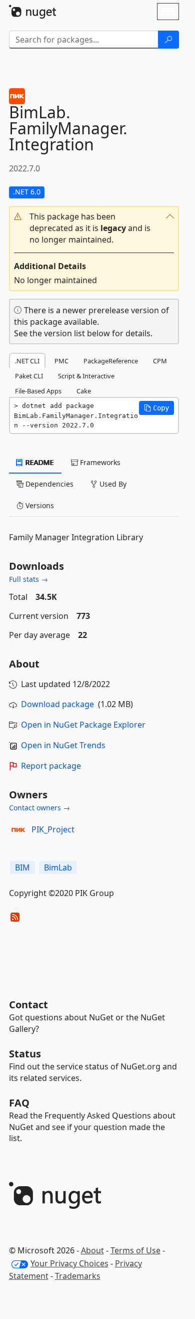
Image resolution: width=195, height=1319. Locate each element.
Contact (28, 1004)
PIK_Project (53, 829)
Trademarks (77, 1275)
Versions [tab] (39, 505)
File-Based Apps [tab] (38, 390)
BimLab (58, 867)
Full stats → (28, 579)
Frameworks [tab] (99, 462)
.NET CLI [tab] (27, 360)
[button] (94, 228)
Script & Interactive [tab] (86, 375)
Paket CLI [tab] (29, 375)
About (92, 1250)
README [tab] (39, 462)
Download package (57, 704)
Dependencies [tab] (49, 484)
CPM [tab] (160, 360)
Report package (51, 765)
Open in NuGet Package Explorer (83, 724)
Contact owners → (39, 807)
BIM (22, 867)
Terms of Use (135, 1250)
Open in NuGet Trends (63, 745)
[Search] (168, 40)
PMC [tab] (61, 360)
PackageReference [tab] (111, 360)
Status (25, 1053)
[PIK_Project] (19, 830)
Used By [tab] (112, 484)
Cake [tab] (83, 390)
